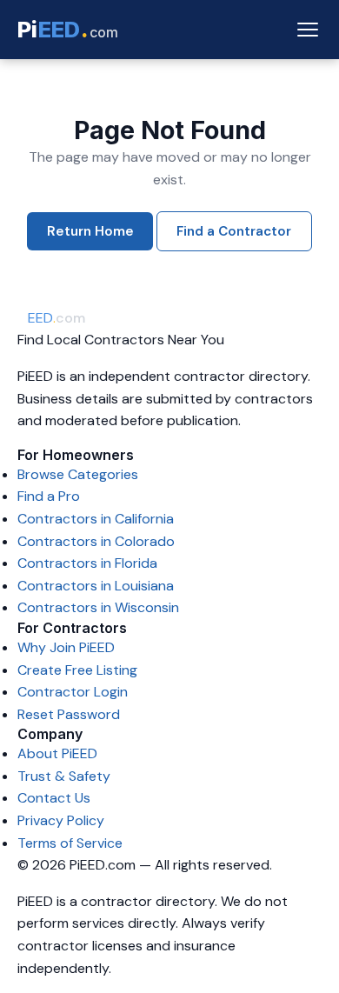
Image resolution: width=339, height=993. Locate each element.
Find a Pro (48, 496)
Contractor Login (72, 692)
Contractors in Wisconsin (98, 607)
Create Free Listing (77, 670)
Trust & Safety (63, 776)
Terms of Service (70, 843)
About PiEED (57, 753)
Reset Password (68, 714)
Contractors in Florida (87, 563)
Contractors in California (95, 519)
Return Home (90, 231)
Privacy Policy (60, 820)
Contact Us (53, 798)
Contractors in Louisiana (95, 585)
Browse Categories (77, 474)
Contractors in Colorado (96, 541)
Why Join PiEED (66, 647)
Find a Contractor (233, 231)
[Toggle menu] (308, 29)
